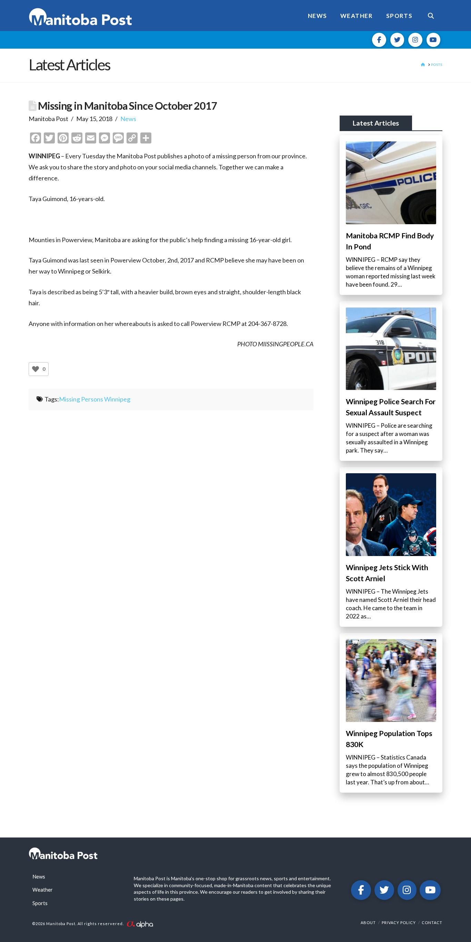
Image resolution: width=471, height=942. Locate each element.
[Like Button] (35, 369)
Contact (432, 922)
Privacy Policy (399, 922)
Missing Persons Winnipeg (94, 399)
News (128, 118)
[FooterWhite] (139, 923)
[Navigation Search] (430, 15)
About (368, 922)
